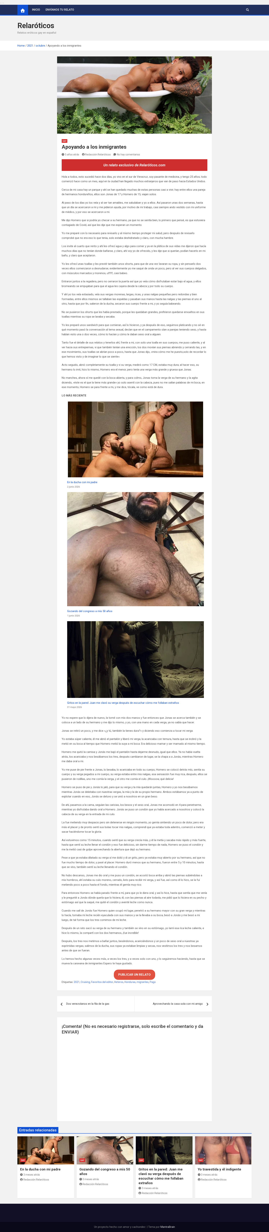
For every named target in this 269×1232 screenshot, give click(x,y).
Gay (64, 141)
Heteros (118, 982)
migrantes (143, 982)
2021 (77, 982)
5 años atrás (72, 154)
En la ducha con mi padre (82, 482)
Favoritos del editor (102, 982)
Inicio (36, 9)
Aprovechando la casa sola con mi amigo (178, 1003)
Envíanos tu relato (60, 9)
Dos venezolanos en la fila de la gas (87, 1003)
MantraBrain (167, 1227)
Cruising (85, 982)
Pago (153, 982)
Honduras (130, 982)
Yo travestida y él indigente (219, 1169)
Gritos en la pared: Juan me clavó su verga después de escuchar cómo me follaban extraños (123, 702)
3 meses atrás (31, 1174)
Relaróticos (35, 25)
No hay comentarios (128, 154)
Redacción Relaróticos (98, 154)
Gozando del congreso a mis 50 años (89, 611)
